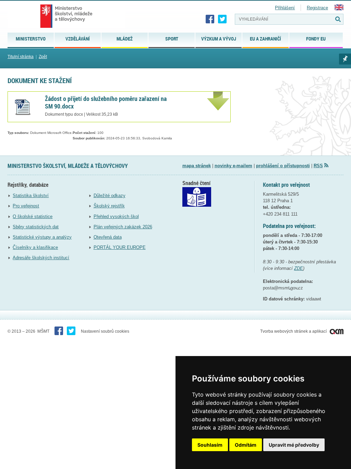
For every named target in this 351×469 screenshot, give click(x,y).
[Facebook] (210, 19)
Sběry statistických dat (36, 226)
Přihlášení (285, 7)
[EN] (339, 8)
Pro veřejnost (26, 205)
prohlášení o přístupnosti (283, 165)
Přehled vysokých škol (116, 216)
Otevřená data (108, 237)
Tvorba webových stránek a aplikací (294, 331)
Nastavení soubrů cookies (105, 331)
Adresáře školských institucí (41, 257)
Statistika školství (31, 195)
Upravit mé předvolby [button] (294, 445)
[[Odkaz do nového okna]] (196, 205)
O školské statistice (32, 216)
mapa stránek (196, 165)
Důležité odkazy (109, 195)
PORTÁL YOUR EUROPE (120, 247)
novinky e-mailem (233, 165)
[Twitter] (222, 19)
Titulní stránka (21, 56)
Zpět (43, 56)
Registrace (317, 7)
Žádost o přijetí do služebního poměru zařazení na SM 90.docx (106, 102)
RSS (318, 165)
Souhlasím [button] (209, 445)
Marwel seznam (345, 59)
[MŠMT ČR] (66, 16)
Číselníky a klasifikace (35, 247)
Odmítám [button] (245, 445)
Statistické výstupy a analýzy (42, 237)
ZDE (298, 268)
